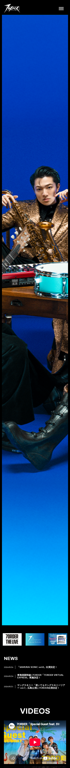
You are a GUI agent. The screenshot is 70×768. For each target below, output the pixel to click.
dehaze (61, 9)
